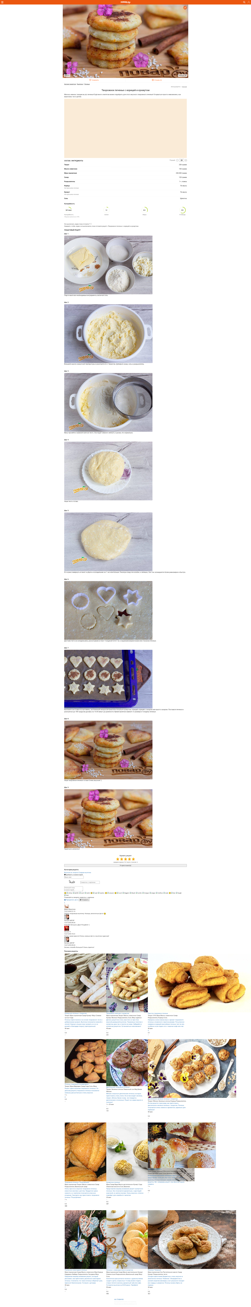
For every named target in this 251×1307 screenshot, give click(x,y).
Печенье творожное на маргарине (77, 1084)
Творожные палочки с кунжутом (117, 1013)
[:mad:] (65, 893)
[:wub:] (165, 893)
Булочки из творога (155, 1169)
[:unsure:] (110, 893)
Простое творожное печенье (158, 1013)
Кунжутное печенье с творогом (76, 1013)
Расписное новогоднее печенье (76, 1270)
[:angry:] (153, 893)
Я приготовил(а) (125, 865)
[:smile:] (139, 893)
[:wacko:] (101, 893)
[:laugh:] (179, 893)
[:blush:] (133, 893)
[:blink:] (91, 893)
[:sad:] (95, 893)
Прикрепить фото (72, 900)
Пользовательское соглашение (125, 1301)
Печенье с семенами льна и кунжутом (119, 1270)
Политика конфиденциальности (125, 1304)
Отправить (85, 900)
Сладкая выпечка (85, 872)
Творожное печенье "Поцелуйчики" (77, 1182)
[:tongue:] (145, 893)
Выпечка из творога (71, 872)
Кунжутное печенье (113, 1182)
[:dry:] (173, 893)
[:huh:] (66, 895)
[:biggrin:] (126, 893)
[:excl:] (81, 893)
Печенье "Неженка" (154, 1270)
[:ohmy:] (70, 893)
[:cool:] (119, 893)
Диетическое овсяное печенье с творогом (163, 1099)
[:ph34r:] (76, 893)
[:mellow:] (159, 893)
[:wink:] (87, 893)
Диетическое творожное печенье (118, 1087)
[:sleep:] (170, 893)
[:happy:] (106, 893)
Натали (184, 86)
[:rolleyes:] (115, 893)
